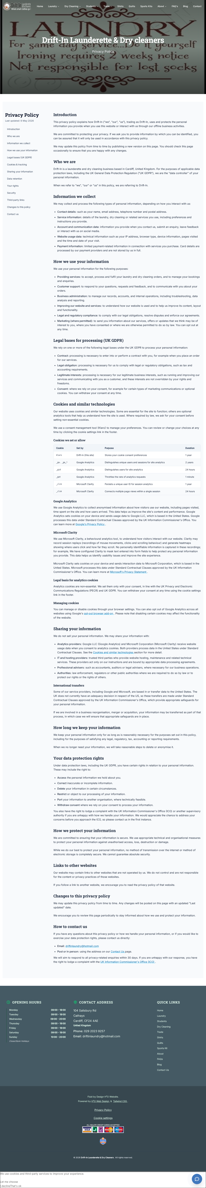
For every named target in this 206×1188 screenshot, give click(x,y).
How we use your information (22, 150)
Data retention (14, 178)
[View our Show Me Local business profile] (103, 1141)
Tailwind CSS (120, 1101)
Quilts (160, 1042)
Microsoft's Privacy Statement (128, 571)
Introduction (13, 129)
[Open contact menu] (197, 1179)
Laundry (161, 1015)
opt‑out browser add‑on (99, 613)
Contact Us (118, 951)
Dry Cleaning (164, 1026)
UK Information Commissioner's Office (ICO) (127, 961)
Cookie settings (103, 1118)
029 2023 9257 (94, 1031)
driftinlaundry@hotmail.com (82, 946)
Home (160, 1010)
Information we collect (18, 143)
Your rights (13, 185)
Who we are (13, 136)
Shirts (160, 1037)
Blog (159, 1064)
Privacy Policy (103, 1110)
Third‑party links (15, 200)
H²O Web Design (100, 1101)
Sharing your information (20, 171)
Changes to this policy (18, 207)
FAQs (160, 1059)
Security (11, 192)
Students (162, 1021)
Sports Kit (162, 1048)
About (160, 1053)
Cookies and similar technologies (113, 652)
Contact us (13, 214)
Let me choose (9, 1181)
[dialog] (103, 1180)
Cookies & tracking (17, 164)
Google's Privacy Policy (90, 524)
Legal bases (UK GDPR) (19, 157)
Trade (160, 1032)
